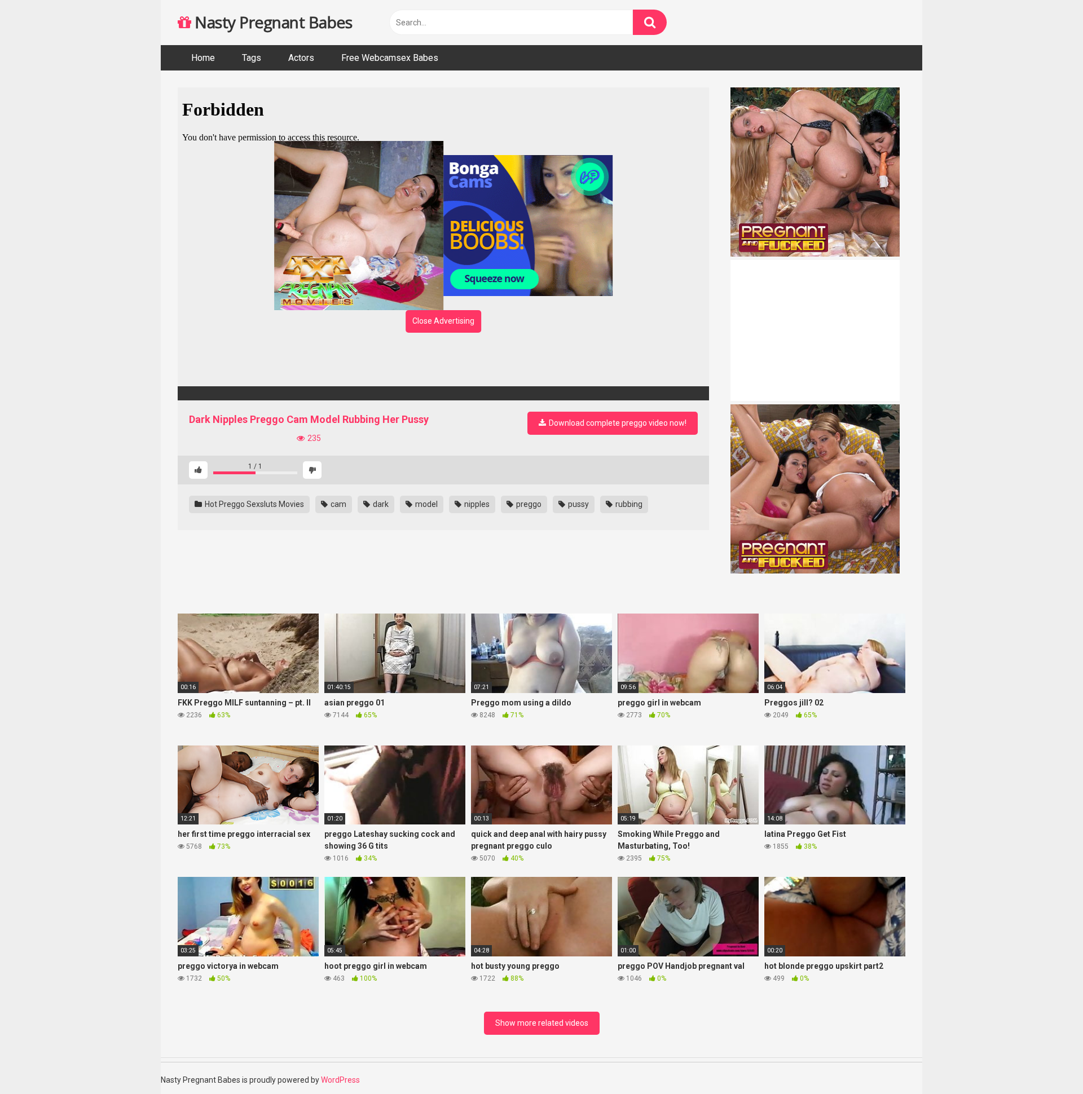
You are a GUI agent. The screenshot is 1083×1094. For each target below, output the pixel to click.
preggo (528, 504)
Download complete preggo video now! (616, 422)
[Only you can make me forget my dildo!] (443, 393)
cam (337, 504)
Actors (301, 57)
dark (380, 504)
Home (203, 57)
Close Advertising (443, 320)
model (425, 504)
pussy (577, 504)
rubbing (628, 504)
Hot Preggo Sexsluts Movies (253, 504)
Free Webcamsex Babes (389, 57)
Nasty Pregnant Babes (271, 22)
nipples (476, 504)
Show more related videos (541, 1022)
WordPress (340, 1079)
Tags (251, 57)
